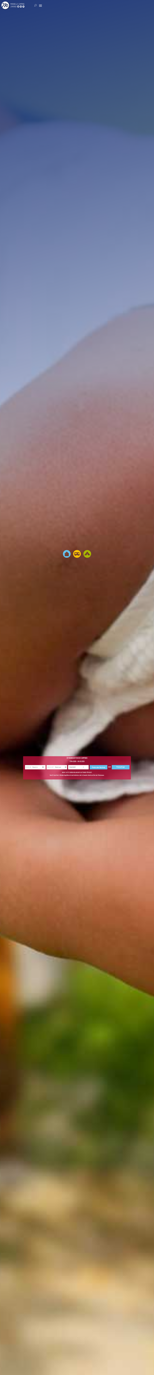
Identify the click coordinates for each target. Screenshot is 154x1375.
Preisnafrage (120, 767)
